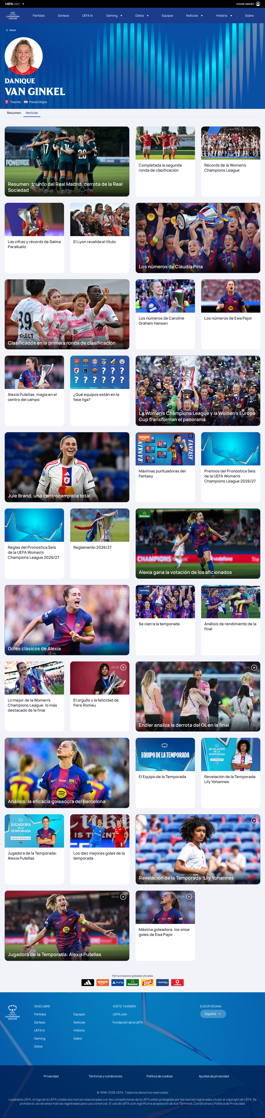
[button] (114, 15)
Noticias (32, 113)
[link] (38, 15)
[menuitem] (40, 15)
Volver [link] (12, 30)
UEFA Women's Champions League (13, 15)
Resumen (14, 113)
